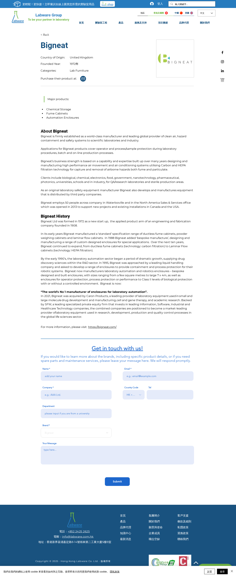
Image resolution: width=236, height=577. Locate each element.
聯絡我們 (182, 539)
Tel (149, 387)
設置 (209, 571)
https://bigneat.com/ (102, 327)
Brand (45, 425)
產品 (123, 521)
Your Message (49, 443)
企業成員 (154, 533)
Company (47, 387)
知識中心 (125, 533)
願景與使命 (156, 527)
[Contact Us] (83, 79)
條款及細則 (184, 521)
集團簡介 (154, 516)
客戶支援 (182, 516)
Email (127, 369)
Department (48, 406)
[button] (141, 22)
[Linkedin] (222, 71)
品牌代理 (125, 527)
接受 (222, 571)
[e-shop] (222, 80)
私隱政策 (182, 527)
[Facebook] (222, 52)
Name (46, 369)
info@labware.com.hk (77, 536)
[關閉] (232, 571)
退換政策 (182, 533)
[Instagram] (222, 62)
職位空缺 (154, 539)
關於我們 (154, 521)
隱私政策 (115, 571)
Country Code (131, 387)
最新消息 (125, 539)
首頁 (123, 516)
